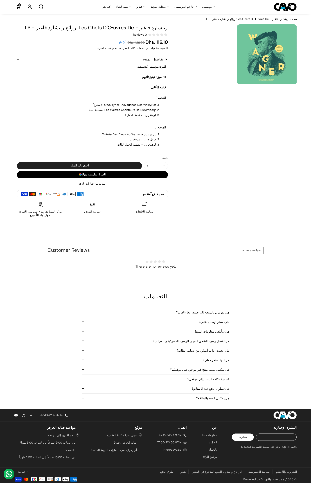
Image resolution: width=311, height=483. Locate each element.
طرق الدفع (166, 472)
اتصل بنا (212, 442)
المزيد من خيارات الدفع (92, 184)
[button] (208, 7)
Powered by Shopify (257, 479)
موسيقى (207, 7)
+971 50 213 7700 (169, 442)
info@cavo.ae (172, 450)
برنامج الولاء (210, 457)
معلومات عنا (209, 435)
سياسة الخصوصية (259, 472)
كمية (165, 158)
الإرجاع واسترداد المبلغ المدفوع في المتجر (217, 472)
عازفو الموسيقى (184, 7)
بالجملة (212, 450)
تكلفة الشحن (129, 48)
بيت (294, 19)
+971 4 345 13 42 (170, 435)
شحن (182, 472)
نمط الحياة (122, 7)
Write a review (251, 250)
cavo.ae (278, 479)
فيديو (139, 7)
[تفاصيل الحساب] (30, 7)
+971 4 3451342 (51, 415)
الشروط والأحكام (286, 472)
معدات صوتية (158, 7)
